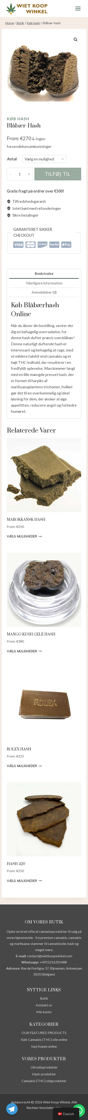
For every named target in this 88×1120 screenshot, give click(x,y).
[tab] (44, 274)
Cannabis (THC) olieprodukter (44, 1081)
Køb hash (18, 118)
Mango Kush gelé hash (31, 634)
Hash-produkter (44, 1074)
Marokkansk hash (26, 519)
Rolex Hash (19, 749)
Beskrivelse (44, 273)
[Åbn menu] (78, 8)
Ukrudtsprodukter (44, 1067)
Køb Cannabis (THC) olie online (44, 1039)
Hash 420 (16, 864)
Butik (44, 998)
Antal (12, 159)
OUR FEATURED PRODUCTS (44, 1033)
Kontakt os (44, 1005)
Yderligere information (44, 283)
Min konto (44, 1012)
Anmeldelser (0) (44, 292)
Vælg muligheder (22, 537)
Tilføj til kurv (58, 175)
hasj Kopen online (44, 1046)
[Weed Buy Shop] (26, 8)
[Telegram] (12, 1109)
